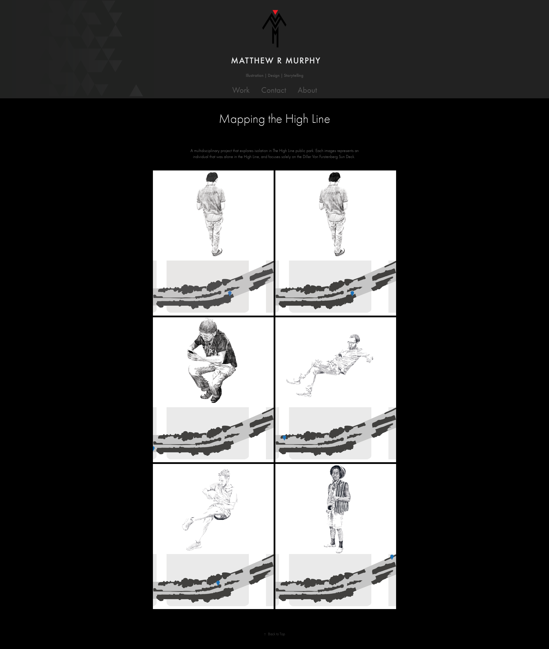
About (307, 90)
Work (241, 90)
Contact (273, 90)
